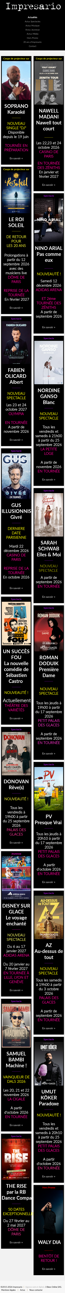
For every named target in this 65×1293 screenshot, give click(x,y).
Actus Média (32, 33)
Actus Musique (32, 25)
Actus (22, 1290)
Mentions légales (8, 1290)
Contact (32, 46)
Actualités (32, 17)
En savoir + (16, 158)
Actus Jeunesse (32, 29)
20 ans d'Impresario (32, 42)
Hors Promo (32, 38)
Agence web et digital (34, 1287)
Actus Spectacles (32, 21)
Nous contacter (36, 1290)
